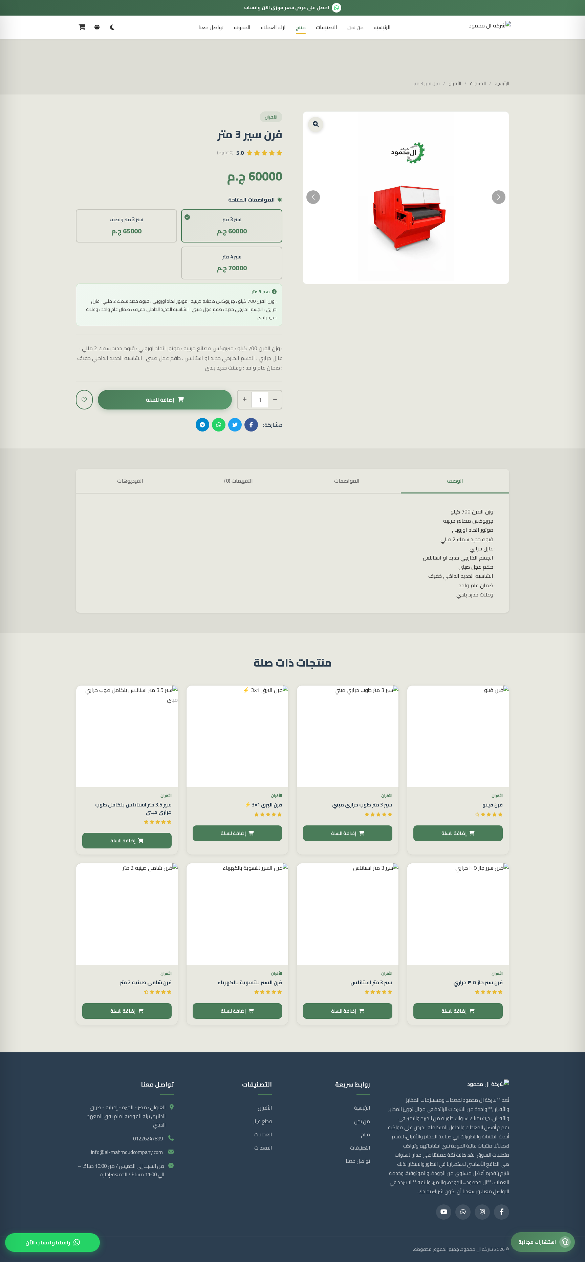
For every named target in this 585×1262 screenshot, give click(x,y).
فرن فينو (492, 804)
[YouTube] (443, 1212)
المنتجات (478, 84)
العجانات (263, 1134)
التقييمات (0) (238, 481)
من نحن (355, 27)
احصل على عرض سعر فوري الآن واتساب (286, 7)
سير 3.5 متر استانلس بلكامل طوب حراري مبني (133, 808)
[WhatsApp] (463, 1212)
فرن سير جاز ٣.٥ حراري (478, 982)
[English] (97, 27)
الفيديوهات (130, 481)
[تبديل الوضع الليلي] (112, 27)
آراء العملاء (273, 27)
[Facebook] (501, 1212)
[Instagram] (482, 1212)
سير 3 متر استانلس (371, 982)
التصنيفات (326, 27)
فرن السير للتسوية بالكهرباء (249, 982)
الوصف (455, 481)
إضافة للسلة (160, 400)
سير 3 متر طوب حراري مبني (362, 804)
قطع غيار (262, 1121)
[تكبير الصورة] (315, 124)
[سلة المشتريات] (81, 27)
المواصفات (347, 481)
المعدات (263, 1148)
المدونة (242, 27)
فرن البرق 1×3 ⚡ (263, 804)
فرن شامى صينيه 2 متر (146, 982)
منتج (301, 27)
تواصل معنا (211, 27)
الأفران (455, 84)
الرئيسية (382, 27)
